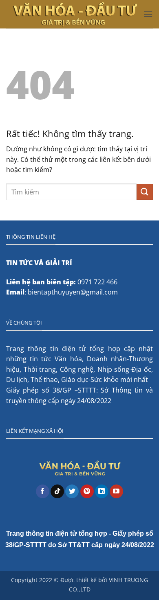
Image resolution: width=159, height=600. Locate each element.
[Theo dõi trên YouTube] (116, 491)
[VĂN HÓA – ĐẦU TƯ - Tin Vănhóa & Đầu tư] (74, 14)
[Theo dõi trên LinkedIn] (101, 491)
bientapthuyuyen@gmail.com (73, 292)
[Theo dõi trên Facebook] (42, 491)
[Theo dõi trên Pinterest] (87, 491)
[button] (148, 14)
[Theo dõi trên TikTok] (57, 491)
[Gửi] (145, 192)
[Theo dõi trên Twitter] (72, 491)
